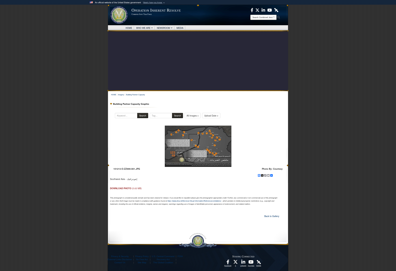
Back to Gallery (271, 216)
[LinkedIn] (243, 263)
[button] (154, 2)
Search (142, 115)
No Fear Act (142, 259)
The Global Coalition (163, 262)
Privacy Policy (142, 256)
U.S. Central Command (163, 256)
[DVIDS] (258, 262)
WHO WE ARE (143, 27)
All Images (192, 115)
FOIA (180, 256)
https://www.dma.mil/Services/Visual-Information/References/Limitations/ (194, 201)
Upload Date (210, 115)
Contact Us (119, 262)
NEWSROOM (163, 27)
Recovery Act (163, 259)
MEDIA (179, 27)
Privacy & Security (120, 256)
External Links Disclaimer (120, 259)
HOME (129, 27)
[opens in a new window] (228, 263)
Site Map (142, 262)
